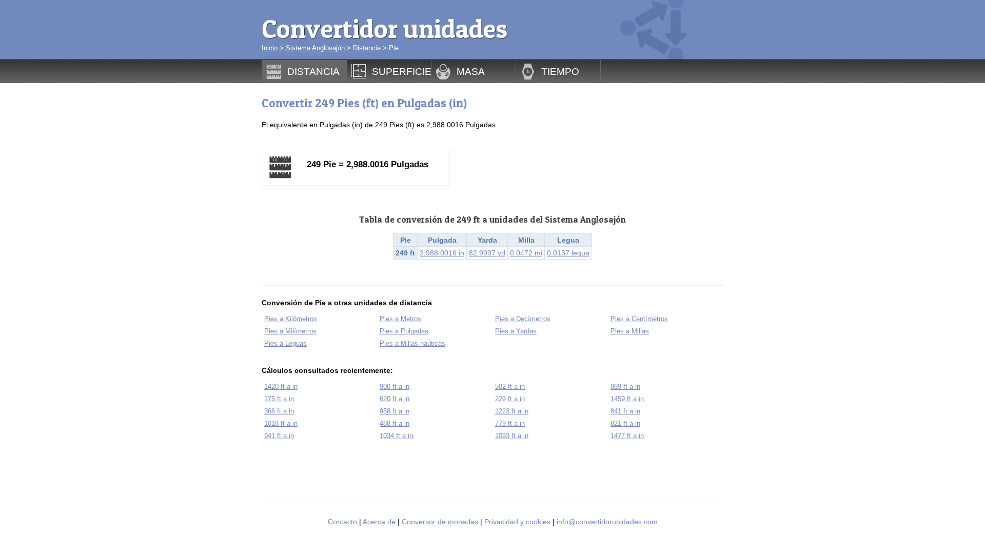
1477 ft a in (627, 436)
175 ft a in (279, 399)
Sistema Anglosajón (315, 48)
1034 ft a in (396, 436)
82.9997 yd (487, 253)
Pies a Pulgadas (404, 331)
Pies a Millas (629, 331)
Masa (471, 71)
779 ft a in (510, 423)
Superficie (401, 71)
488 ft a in (394, 423)
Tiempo (560, 71)
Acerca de (379, 522)
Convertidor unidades (384, 28)
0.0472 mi (526, 253)
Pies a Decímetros (522, 319)
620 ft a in (394, 399)
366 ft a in (279, 411)
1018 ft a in (281, 423)
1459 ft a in (627, 399)
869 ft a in (625, 386)
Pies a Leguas (285, 343)
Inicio (270, 48)
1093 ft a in (511, 436)
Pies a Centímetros (639, 319)
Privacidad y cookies (517, 522)
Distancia (367, 48)
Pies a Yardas (516, 331)
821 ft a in (625, 423)
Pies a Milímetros (290, 331)
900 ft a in (394, 386)
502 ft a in (510, 386)
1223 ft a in (511, 411)
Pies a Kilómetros (290, 319)
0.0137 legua (568, 253)
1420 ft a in (281, 386)
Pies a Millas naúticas (412, 343)
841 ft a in (625, 411)
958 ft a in (394, 411)
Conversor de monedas (440, 522)
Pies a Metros (400, 319)
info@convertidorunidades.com (607, 522)
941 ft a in (279, 436)
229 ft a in (510, 399)
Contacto (342, 522)
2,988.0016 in (442, 253)
